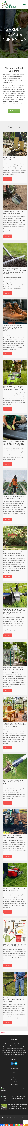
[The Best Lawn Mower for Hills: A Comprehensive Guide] (15, 875)
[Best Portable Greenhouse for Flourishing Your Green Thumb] (15, 654)
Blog (14, 1077)
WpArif (26, 1117)
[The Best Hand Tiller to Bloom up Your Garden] (15, 144)
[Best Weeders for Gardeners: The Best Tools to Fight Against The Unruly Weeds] (15, 984)
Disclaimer (14, 1081)
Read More (15, 111)
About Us (14, 1074)
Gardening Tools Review (14, 1076)
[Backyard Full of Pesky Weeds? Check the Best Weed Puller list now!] (15, 766)
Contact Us (14, 1079)
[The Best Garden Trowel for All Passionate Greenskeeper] (15, 197)
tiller (12, 163)
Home (14, 1072)
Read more (7, 179)
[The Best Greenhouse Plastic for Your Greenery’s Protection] (15, 482)
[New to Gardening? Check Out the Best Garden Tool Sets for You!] (15, 930)
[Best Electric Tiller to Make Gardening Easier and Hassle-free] (15, 821)
